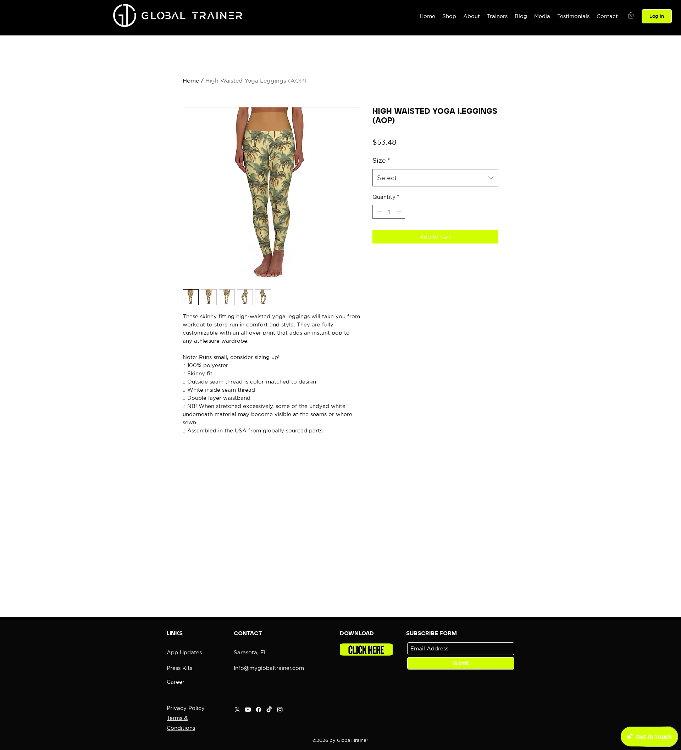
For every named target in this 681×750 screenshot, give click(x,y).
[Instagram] (279, 709)
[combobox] (435, 178)
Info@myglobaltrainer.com (269, 668)
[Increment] (399, 211)
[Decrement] (378, 211)
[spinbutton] (389, 211)
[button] (630, 15)
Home (191, 80)
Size (381, 160)
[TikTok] (269, 709)
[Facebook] (258, 709)
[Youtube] (247, 709)
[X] (237, 709)
